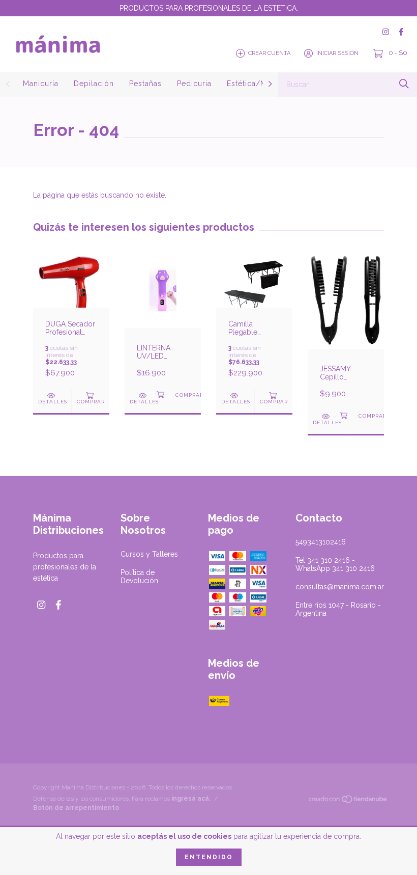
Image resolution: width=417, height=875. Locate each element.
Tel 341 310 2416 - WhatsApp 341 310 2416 (335, 564)
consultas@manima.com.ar (339, 587)
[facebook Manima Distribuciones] (401, 32)
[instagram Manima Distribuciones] (385, 32)
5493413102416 (320, 542)
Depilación (94, 83)
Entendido (209, 857)
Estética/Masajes (258, 83)
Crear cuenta (269, 53)
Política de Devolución (139, 576)
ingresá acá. (191, 798)
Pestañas (145, 83)
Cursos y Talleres (149, 554)
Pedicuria (194, 83)
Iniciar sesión (337, 53)
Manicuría (40, 83)
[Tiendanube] (348, 801)
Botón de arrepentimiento (76, 807)
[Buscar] (404, 84)
